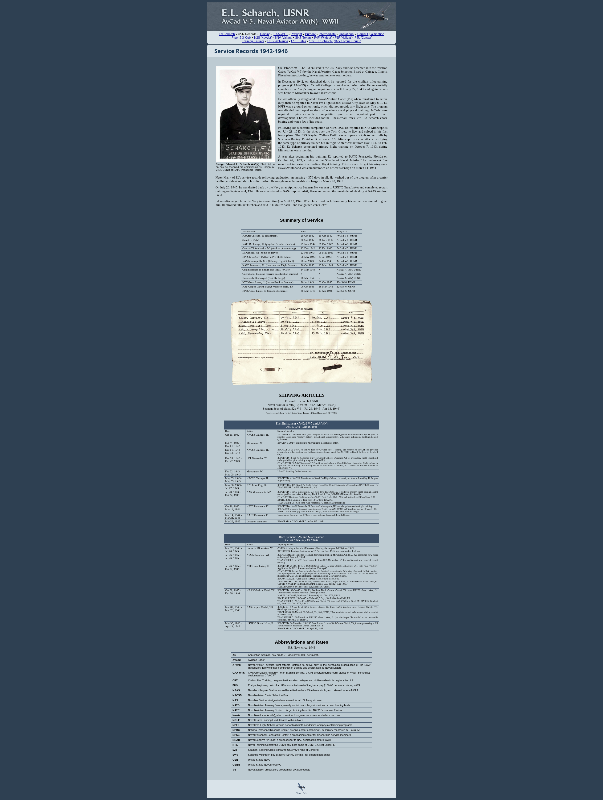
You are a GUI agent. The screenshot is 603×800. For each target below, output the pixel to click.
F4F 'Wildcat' (323, 37)
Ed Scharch (227, 34)
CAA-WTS (280, 34)
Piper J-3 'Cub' (241, 37)
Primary (310, 34)
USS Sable (298, 41)
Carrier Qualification (370, 34)
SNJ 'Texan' (303, 37)
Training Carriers (253, 41)
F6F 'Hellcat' (343, 37)
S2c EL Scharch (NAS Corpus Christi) (335, 41)
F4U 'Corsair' (363, 37)
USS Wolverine (277, 41)
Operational (346, 34)
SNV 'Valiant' (283, 37)
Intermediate (327, 34)
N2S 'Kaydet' (263, 37)
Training (265, 34)
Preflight (296, 34)
